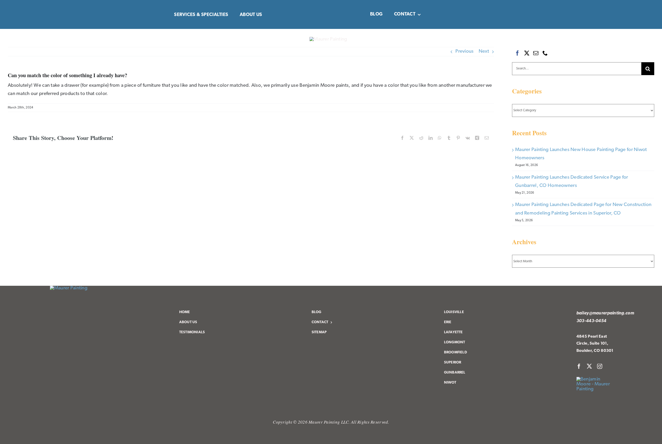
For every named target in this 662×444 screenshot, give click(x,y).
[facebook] (579, 366)
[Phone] (545, 53)
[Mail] (535, 53)
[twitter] (589, 366)
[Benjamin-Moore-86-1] (595, 379)
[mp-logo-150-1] (68, 288)
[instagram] (599, 366)
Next (484, 51)
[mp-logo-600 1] (328, 39)
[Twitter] (526, 53)
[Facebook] (517, 53)
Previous (464, 51)
